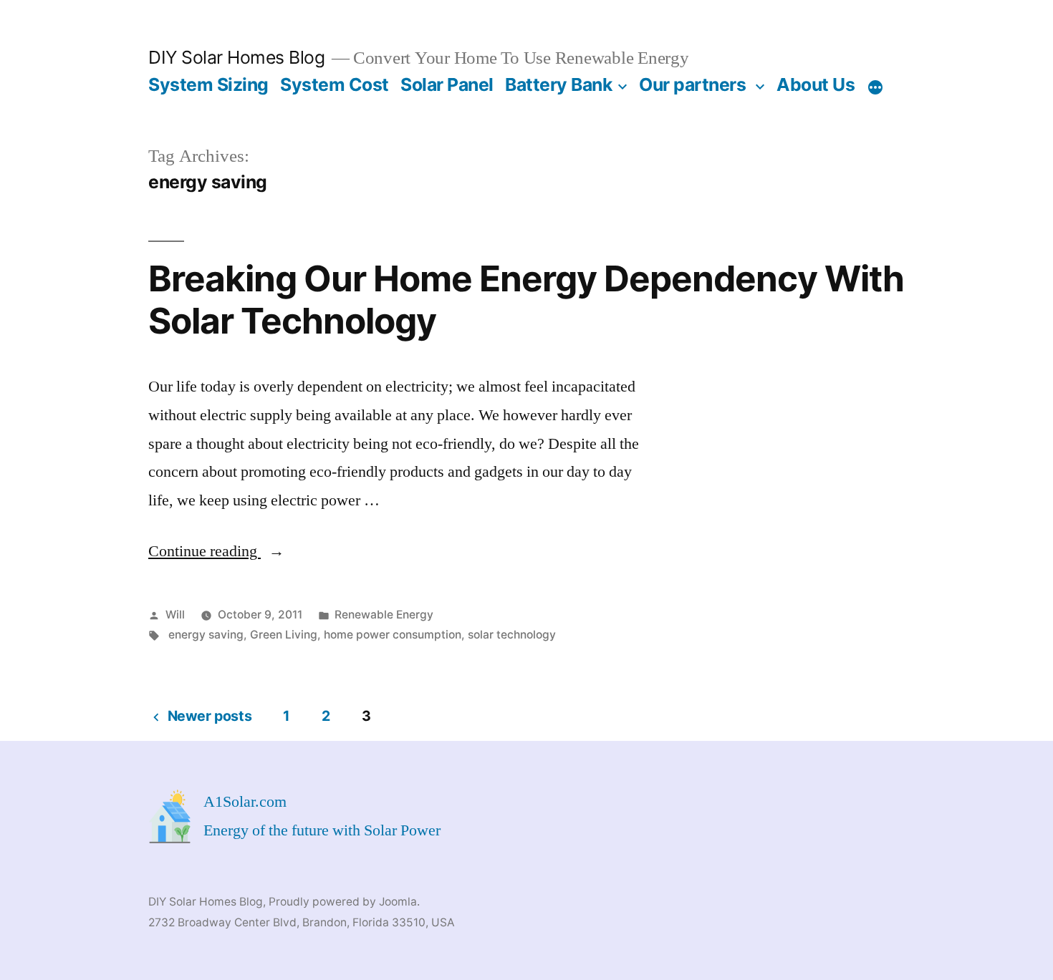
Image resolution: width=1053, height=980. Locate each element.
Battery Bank (558, 84)
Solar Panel (447, 84)
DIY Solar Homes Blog (236, 57)
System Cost (334, 84)
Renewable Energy (384, 614)
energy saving (206, 634)
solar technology (512, 634)
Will (175, 614)
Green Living (283, 634)
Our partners (692, 84)
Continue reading (216, 551)
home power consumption (392, 634)
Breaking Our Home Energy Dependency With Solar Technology (526, 299)
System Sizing (208, 84)
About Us (815, 84)
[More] (875, 87)
